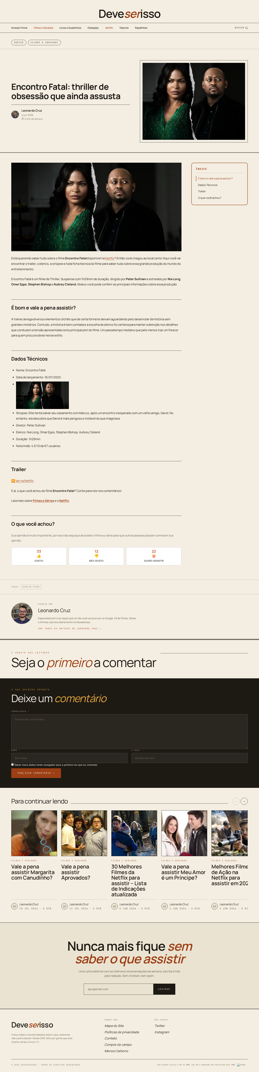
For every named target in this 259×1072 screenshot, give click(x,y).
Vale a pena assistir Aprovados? (75, 872)
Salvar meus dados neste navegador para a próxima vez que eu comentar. (56, 764)
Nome (15, 750)
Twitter (160, 1026)
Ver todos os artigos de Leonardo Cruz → (69, 628)
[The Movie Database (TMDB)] (242, 1065)
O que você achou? (209, 198)
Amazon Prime (19, 27)
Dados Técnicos (207, 185)
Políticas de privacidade (121, 1032)
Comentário (20, 711)
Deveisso (129, 13)
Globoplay (93, 27)
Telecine (124, 27)
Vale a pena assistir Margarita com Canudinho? (33, 872)
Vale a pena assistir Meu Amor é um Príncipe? (183, 872)
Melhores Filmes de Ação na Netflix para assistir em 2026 (231, 875)
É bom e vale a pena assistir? (215, 178)
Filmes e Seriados (43, 27)
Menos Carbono (116, 1051)
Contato (110, 1038)
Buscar (239, 27)
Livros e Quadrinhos (70, 27)
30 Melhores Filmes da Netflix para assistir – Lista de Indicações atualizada (128, 880)
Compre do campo (118, 1044)
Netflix (109, 27)
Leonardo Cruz (31, 110)
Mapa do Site (114, 1026)
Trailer (202, 191)
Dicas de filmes (31, 587)
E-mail (138, 750)
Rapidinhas (141, 27)
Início (19, 42)
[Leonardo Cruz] (15, 114)
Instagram (162, 1032)
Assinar (164, 989)
